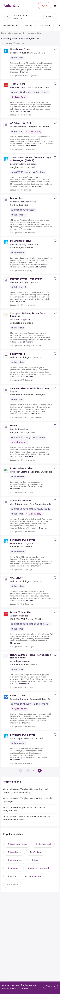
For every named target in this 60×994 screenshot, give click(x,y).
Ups (36, 860)
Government (16, 860)
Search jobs (6, 33)
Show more (25, 72)
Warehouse (15, 852)
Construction (34, 876)
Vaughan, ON (19, 33)
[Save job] (55, 49)
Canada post (44, 844)
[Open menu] (55, 5)
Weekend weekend (39, 868)
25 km (48, 16)
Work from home (18, 844)
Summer (14, 868)
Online (13, 876)
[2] (40, 771)
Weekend (37, 852)
